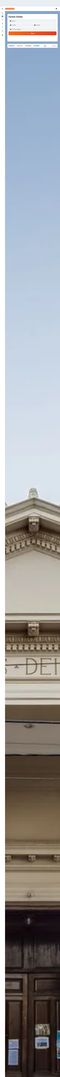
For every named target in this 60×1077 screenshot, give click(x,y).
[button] (2, 8)
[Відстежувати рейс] (2, 26)
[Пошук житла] (2, 16)
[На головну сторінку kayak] (9, 9)
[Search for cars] (2, 19)
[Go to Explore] (2, 23)
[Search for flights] (2, 13)
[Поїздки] (2, 31)
